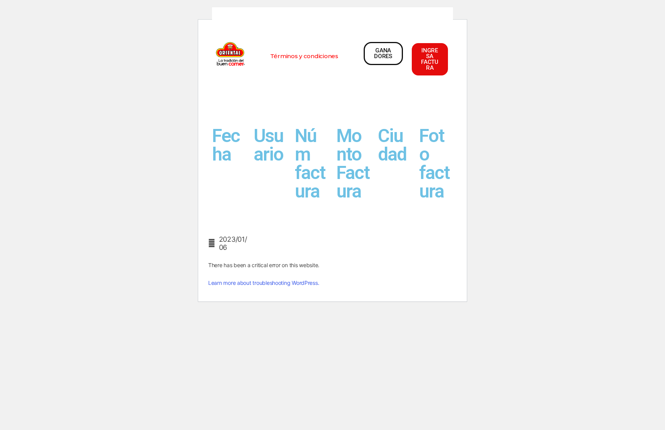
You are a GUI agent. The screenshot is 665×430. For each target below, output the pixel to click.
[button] (304, 56)
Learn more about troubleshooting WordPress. (263, 282)
